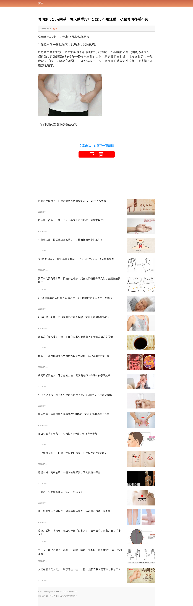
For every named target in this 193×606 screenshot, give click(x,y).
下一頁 (96, 154)
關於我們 (41, 596)
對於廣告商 (72, 596)
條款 (57, 596)
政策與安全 (50, 596)
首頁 (40, 3)
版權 (66, 596)
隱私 (62, 596)
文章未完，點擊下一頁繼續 (96, 145)
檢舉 (55, 28)
